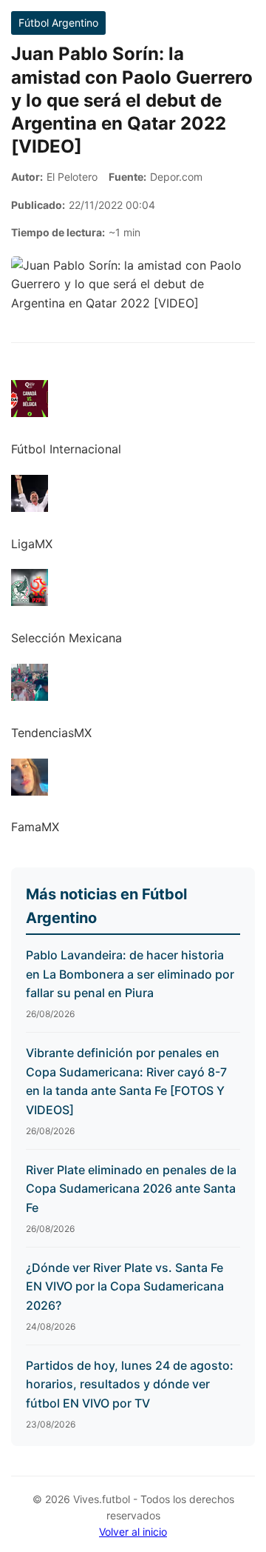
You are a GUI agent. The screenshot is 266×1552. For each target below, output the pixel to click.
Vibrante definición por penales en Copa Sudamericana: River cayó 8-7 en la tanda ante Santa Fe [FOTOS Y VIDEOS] (126, 1081)
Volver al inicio (133, 1531)
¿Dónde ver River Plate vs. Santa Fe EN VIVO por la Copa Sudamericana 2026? (125, 1286)
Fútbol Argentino (58, 22)
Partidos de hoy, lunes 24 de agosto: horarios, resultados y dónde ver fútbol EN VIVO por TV (129, 1384)
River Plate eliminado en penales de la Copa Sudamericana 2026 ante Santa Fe (131, 1188)
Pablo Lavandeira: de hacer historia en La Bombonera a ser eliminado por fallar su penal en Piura (130, 973)
